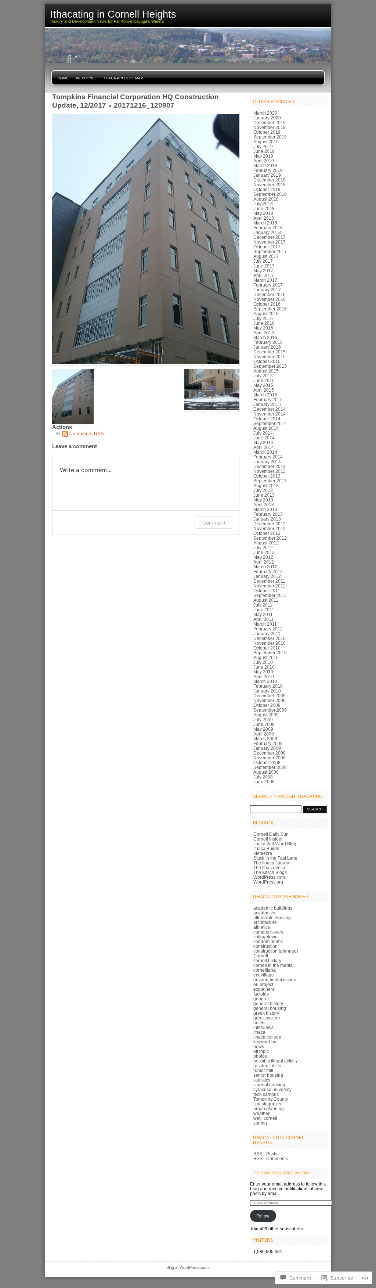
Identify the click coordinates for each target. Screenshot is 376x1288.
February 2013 (268, 514)
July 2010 (263, 662)
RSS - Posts (265, 1153)
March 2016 (265, 337)
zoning (260, 1122)
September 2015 (270, 366)
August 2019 (266, 141)
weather (261, 1113)
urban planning (268, 1108)
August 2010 (266, 657)
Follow (263, 1215)
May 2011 (263, 614)
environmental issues (274, 979)
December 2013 (269, 466)
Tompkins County (270, 1099)
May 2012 (263, 557)
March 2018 (265, 222)
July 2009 (263, 719)
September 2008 (270, 767)
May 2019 (263, 156)
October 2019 (267, 132)
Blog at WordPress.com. (188, 1267)
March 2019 (265, 165)
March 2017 (265, 280)
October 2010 (267, 647)
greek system (266, 1017)
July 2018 (263, 203)
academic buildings (272, 908)
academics (264, 912)
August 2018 (266, 199)
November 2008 (269, 757)
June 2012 (264, 552)
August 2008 (266, 772)
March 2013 (265, 509)
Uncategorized (268, 1103)
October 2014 (267, 418)
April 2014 (263, 447)
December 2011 (269, 581)
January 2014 (267, 461)
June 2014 (264, 437)
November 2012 (269, 528)
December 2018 (269, 179)
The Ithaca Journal (271, 862)
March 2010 (265, 681)
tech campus (266, 1094)
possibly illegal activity (275, 1060)
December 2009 (269, 695)
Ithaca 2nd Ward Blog (274, 843)
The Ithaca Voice (269, 867)
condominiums (268, 941)
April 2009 (263, 733)
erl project (263, 984)
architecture (265, 922)
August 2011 (265, 600)
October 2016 (267, 304)
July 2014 (263, 433)
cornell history (267, 960)
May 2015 (263, 385)
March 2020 (265, 113)
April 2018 (263, 218)
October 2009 (267, 705)
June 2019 (264, 151)
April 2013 (263, 504)
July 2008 (263, 776)
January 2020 (267, 117)
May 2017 (263, 270)
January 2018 (267, 232)
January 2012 (267, 576)
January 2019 (267, 175)
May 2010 (263, 671)
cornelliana (264, 970)
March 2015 (265, 394)
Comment (213, 522)
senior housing (268, 1075)
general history (268, 1003)
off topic (261, 1051)
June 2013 (264, 495)
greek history (266, 1013)
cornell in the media (273, 965)
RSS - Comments (270, 1158)
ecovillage (263, 974)
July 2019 (263, 146)
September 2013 (270, 480)
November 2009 (269, 700)
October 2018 (267, 189)
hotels (259, 1022)
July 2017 (263, 261)
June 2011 (263, 609)
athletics (261, 927)
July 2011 (262, 604)
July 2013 (263, 490)
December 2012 (269, 523)
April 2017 (263, 275)
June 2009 (264, 724)
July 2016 (263, 318)
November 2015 (269, 356)
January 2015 (267, 404)
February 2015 (268, 399)
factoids (261, 994)
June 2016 (264, 323)
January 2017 (267, 289)
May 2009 (263, 729)
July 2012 (263, 547)
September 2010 (270, 652)
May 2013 (263, 499)
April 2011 (263, 619)
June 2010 (264, 667)
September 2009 (270, 710)
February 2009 (268, 743)
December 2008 (269, 753)
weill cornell (265, 1118)
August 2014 (266, 428)
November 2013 (269, 471)
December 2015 (269, 351)
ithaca (259, 1032)
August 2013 (266, 485)
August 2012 (266, 542)
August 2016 (266, 313)
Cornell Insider (268, 839)
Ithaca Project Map (122, 78)
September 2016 (270, 308)
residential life (267, 1065)
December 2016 (269, 294)
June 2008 (264, 781)
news (258, 1046)
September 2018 (270, 194)
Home (63, 78)
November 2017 (269, 242)
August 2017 (266, 256)
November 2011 (269, 585)
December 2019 (269, 122)
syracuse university (272, 1089)
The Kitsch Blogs (270, 872)
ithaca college (267, 1037)
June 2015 (264, 380)
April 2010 (263, 676)
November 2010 (269, 643)
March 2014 (265, 452)
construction (265, 946)
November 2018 (269, 184)
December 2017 (269, 237)
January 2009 (267, 748)
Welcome (85, 78)
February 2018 (268, 227)
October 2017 (267, 246)
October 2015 (267, 361)
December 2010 (269, 638)
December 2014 (269, 409)
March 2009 (265, 738)
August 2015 (266, 370)
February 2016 (268, 342)
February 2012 (268, 571)
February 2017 (268, 285)
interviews (263, 1027)
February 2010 (268, 686)
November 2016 (269, 299)
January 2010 (267, 690)
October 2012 (267, 533)
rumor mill (263, 1070)
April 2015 (263, 390)
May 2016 (263, 327)
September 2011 (269, 595)
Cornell (260, 955)
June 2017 (264, 265)
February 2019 (268, 170)
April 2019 (263, 160)
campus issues (268, 931)
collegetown (265, 936)
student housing (269, 1084)
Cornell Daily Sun (271, 834)
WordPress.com (269, 877)
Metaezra (262, 853)
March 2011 (265, 624)
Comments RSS (86, 433)
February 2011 (267, 628)
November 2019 (269, 127)
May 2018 (263, 213)
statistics (261, 1079)
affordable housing (272, 917)
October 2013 (267, 476)
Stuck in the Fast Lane (275, 858)
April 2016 (263, 332)
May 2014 (263, 442)
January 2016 (267, 347)
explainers (263, 989)
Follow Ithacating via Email (283, 1173)
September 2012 (270, 538)
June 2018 (264, 208)
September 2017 (270, 251)
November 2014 (269, 413)
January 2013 (267, 519)
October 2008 (267, 762)
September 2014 (270, 423)
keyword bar (265, 1041)
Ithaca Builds (266, 848)
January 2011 (267, 633)
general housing (269, 1008)
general (261, 998)
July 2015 (263, 375)
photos (260, 1056)
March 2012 (265, 566)
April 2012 (263, 562)
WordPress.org (268, 881)
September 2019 (270, 136)
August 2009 (266, 714)
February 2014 (268, 456)
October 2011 (266, 590)
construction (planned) (275, 951)
